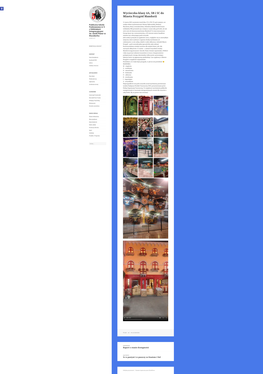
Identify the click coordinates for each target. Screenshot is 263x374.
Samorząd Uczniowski (95, 95)
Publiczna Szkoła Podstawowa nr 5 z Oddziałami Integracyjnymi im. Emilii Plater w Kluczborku (97, 30)
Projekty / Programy (94, 136)
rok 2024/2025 (135, 332)
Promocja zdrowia (94, 127)
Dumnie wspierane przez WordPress (145, 370)
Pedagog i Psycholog (94, 100)
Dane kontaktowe (93, 57)
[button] (2, 8)
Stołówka (91, 133)
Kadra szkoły (92, 125)
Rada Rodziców (93, 122)
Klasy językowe (93, 119)
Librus (91, 63)
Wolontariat (92, 103)
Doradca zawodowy (94, 106)
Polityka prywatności (128, 370)
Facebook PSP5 (93, 60)
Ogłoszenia (92, 81)
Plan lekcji (92, 76)
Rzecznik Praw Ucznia (95, 98)
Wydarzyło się (93, 79)
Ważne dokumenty (94, 116)
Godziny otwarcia (93, 65)
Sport (90, 130)
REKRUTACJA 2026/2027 (95, 46)
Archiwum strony (93, 84)
